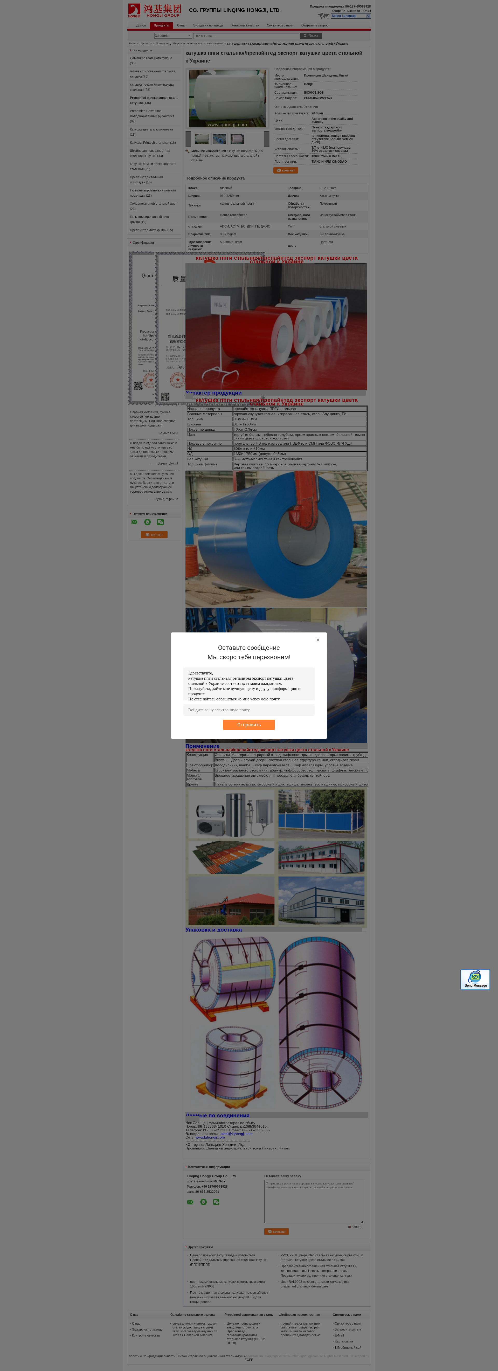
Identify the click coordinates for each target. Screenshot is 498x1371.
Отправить (249, 724)
